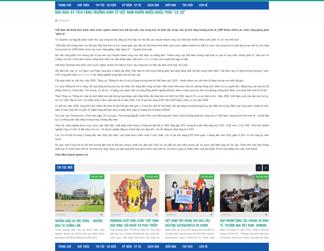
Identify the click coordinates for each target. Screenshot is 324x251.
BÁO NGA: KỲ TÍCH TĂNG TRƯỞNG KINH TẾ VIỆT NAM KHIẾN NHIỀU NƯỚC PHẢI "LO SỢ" (120, 12)
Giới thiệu (83, 5)
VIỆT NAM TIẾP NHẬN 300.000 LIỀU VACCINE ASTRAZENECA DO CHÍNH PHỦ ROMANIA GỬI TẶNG (187, 225)
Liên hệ (203, 5)
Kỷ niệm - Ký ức (131, 5)
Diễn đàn (170, 5)
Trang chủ (64, 5)
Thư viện (187, 5)
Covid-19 (148, 59)
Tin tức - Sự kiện (106, 5)
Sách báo (153, 5)
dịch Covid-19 (85, 74)
